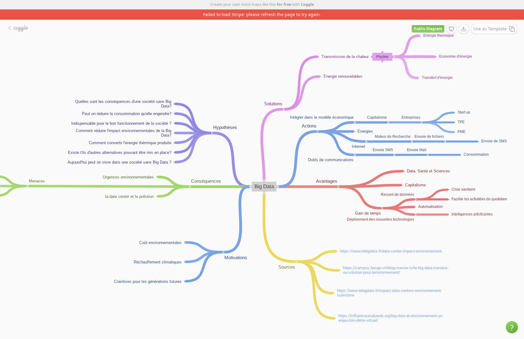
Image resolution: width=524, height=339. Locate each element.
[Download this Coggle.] (464, 29)
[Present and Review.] (451, 29)
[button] (512, 327)
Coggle (307, 4)
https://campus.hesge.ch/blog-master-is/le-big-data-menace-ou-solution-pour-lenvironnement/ (395, 270)
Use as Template (490, 29)
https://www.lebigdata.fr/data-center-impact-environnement (391, 251)
